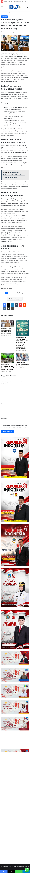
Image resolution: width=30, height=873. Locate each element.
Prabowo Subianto (15, 299)
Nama (3, 404)
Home (4, 13)
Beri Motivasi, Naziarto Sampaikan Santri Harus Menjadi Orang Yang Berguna (7, 367)
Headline (9, 13)
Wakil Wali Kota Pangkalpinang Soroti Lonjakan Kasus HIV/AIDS (6, 331)
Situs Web (4, 418)
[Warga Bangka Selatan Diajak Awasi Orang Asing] (22, 357)
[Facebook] (4, 305)
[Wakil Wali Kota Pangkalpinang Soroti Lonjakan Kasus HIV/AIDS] (7, 323)
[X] (8, 305)
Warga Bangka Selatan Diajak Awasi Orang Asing (22, 364)
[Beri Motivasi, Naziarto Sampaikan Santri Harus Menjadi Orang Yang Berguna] (7, 358)
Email (3, 411)
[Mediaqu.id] (15, 7)
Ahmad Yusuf (5, 32)
